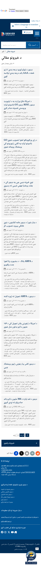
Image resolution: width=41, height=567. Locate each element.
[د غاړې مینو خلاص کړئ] (37, 34)
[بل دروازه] (15, 532)
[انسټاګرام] (5, 532)
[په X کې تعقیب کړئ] (9, 532)
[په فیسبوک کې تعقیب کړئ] (2, 532)
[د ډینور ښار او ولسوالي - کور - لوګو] (8, 34)
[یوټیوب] (12, 532)
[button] (20, 443)
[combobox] (25, 26)
